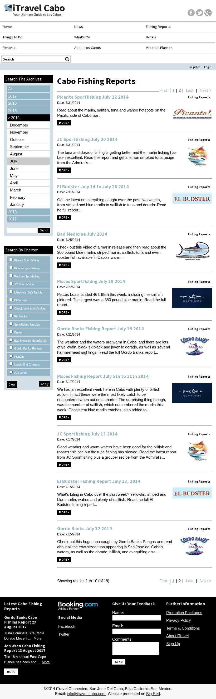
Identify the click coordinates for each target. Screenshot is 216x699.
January (17, 204)
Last (189, 90)
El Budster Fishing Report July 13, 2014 (98, 481)
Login (208, 67)
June (14, 168)
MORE (11, 672)
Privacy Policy (178, 620)
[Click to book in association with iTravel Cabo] (78, 608)
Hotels (151, 37)
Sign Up (173, 643)
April (14, 183)
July (13, 161)
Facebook (66, 626)
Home (7, 26)
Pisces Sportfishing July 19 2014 (91, 281)
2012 (12, 219)
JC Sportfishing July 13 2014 (87, 434)
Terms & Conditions (183, 628)
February (18, 197)
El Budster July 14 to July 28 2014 (93, 187)
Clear (12, 384)
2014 (13, 117)
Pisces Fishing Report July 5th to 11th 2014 (103, 376)
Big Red (153, 693)
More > (64, 123)
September (19, 146)
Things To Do (12, 37)
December (19, 125)
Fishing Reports (158, 26)
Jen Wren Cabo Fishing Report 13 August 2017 (24, 648)
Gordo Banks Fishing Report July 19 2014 (100, 329)
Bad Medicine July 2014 (82, 234)
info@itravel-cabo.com (86, 693)
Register (194, 67)
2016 (12, 103)
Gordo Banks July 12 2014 (84, 528)
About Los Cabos (87, 47)
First (163, 90)
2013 (12, 212)
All (10, 89)
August (16, 154)
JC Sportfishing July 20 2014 (87, 139)
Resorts (9, 47)
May (14, 175)
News (78, 26)
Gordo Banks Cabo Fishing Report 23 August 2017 (20, 622)
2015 (12, 110)
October (17, 139)
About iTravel (177, 636)
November (19, 132)
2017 (12, 96)
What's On (82, 37)
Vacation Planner (159, 47)
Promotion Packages (184, 612)
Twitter (64, 634)
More (37, 638)
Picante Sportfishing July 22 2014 (93, 97)
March (15, 190)
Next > (205, 90)
